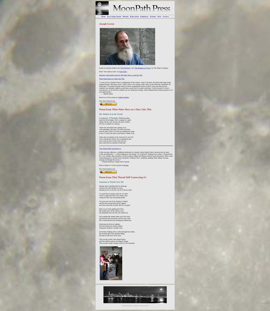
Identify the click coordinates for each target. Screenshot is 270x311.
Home (103, 16)
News (159, 16)
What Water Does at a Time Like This (111, 79)
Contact (166, 16)
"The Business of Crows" (142, 68)
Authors (153, 16)
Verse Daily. (123, 72)
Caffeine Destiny (123, 97)
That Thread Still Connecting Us (110, 149)
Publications (134, 16)
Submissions (144, 16)
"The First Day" (125, 68)
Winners (126, 16)
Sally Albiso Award (114, 16)
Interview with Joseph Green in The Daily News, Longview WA (120, 75)
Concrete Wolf (144, 305)
